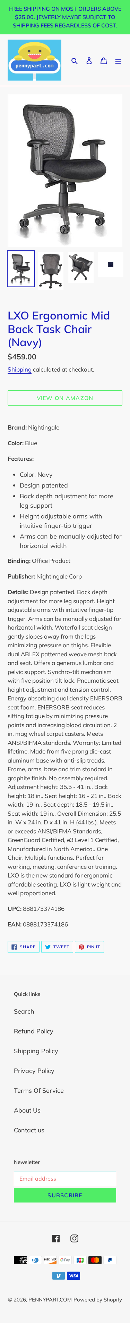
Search (24, 1011)
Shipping (20, 369)
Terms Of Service (39, 1091)
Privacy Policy (34, 1071)
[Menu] (118, 60)
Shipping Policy (36, 1051)
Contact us (29, 1130)
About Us (27, 1110)
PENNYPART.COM (50, 1299)
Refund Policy (33, 1031)
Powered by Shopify (97, 1299)
